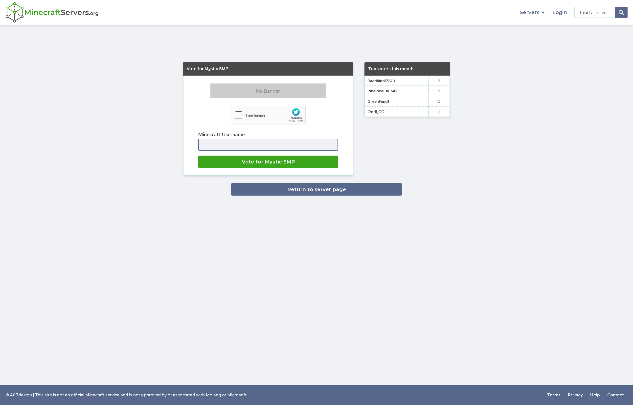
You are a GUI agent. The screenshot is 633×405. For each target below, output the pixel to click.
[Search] (621, 12)
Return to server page (316, 189)
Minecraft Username (221, 134)
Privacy (575, 395)
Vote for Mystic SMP (268, 162)
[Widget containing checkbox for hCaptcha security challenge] (268, 115)
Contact (615, 395)
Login (559, 12)
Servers (530, 12)
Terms (554, 395)
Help (595, 395)
